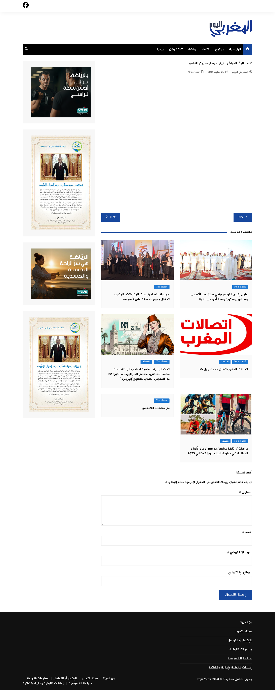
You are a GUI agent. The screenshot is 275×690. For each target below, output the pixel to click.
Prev (240, 217)
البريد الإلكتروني (239, 552)
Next (113, 217)
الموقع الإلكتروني (240, 572)
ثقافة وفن (176, 49)
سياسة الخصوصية (239, 658)
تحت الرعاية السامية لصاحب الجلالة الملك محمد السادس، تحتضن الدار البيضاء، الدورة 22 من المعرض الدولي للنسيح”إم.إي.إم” (139, 374)
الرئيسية (235, 49)
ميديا (160, 49)
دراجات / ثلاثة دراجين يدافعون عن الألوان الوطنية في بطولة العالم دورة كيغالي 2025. (217, 451)
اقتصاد (205, 49)
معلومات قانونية (240, 649)
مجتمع (219, 49)
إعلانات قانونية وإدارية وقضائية (230, 667)
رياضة (192, 49)
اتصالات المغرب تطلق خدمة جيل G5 (223, 369)
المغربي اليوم (240, 72)
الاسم (247, 532)
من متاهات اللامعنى (156, 408)
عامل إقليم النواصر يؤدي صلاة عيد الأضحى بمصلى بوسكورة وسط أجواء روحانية (219, 297)
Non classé (194, 72)
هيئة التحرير (243, 631)
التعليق (245, 492)
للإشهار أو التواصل (240, 640)
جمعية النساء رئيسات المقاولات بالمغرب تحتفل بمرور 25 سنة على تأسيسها (142, 297)
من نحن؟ (246, 622)
